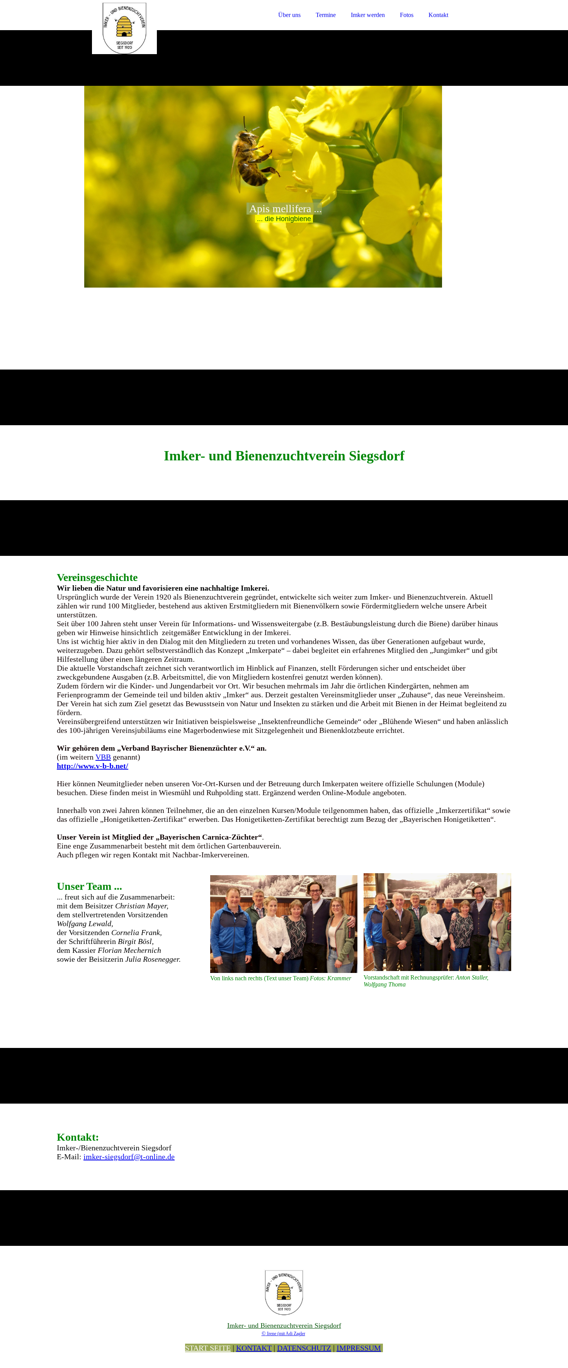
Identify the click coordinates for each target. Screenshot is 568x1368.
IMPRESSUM (359, 1348)
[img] (124, 27)
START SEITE (208, 1348)
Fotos (406, 15)
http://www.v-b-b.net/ (92, 766)
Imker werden (368, 15)
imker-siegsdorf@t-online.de (129, 1156)
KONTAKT (254, 1348)
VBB (103, 757)
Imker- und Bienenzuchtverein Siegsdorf (284, 1325)
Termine (326, 15)
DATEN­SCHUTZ (304, 1348)
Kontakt (438, 15)
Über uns (289, 15)
